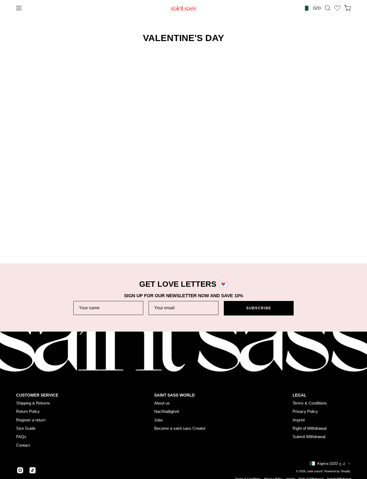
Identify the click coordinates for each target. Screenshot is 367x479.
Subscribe (258, 308)
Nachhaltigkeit (166, 411)
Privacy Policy (305, 411)
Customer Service (37, 395)
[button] (327, 8)
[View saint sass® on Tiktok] (32, 470)
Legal (299, 395)
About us (162, 403)
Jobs (158, 420)
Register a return (30, 420)
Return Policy (28, 411)
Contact (23, 445)
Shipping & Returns (33, 403)
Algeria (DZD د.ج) (331, 464)
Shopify (345, 471)
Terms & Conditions (310, 403)
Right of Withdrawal (309, 428)
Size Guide (25, 428)
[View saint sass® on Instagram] (20, 470)
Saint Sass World (174, 395)
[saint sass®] (183, 8)
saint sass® (315, 471)
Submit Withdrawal (309, 436)
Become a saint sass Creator (180, 428)
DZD (317, 8)
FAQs (21, 436)
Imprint (299, 420)
